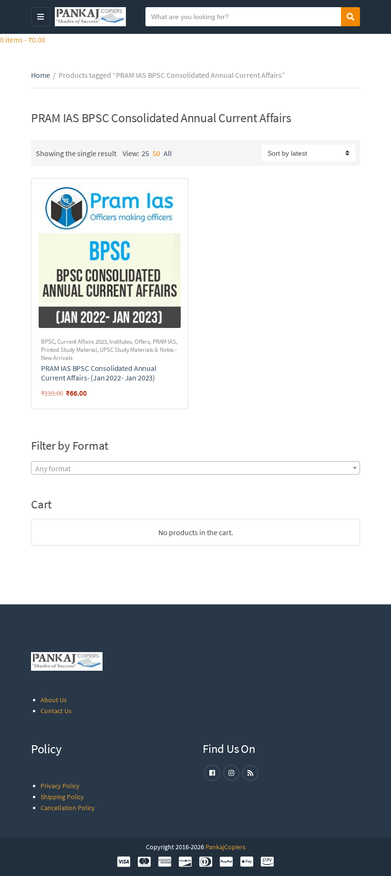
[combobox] (195, 468)
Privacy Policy (60, 785)
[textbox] (195, 468)
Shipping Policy (62, 796)
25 (145, 153)
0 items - (22, 39)
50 (156, 153)
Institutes (120, 342)
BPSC (47, 342)
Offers (142, 342)
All (168, 153)
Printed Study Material (69, 350)
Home (40, 75)
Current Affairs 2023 (81, 342)
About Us (54, 700)
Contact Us (56, 711)
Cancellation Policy (68, 807)
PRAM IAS (164, 342)
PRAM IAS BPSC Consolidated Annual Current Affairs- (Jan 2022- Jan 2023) (98, 372)
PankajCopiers (226, 847)
